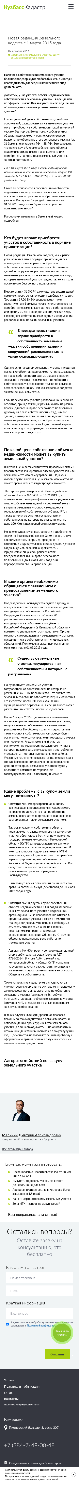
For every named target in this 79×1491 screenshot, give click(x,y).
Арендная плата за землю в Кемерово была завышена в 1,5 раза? (41, 1191)
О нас (8, 1392)
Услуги (9, 1380)
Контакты (11, 1399)
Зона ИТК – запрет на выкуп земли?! (37, 1203)
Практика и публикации (22, 1386)
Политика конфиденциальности (22, 1404)
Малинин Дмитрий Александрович (31, 1134)
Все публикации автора (17, 1149)
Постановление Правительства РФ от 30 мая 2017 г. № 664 (42, 1174)
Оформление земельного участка (31, 54)
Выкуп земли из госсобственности (35, 56)
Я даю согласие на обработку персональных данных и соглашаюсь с (42, 1324)
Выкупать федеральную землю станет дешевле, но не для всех (38, 1183)
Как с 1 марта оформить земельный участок (42, 1199)
